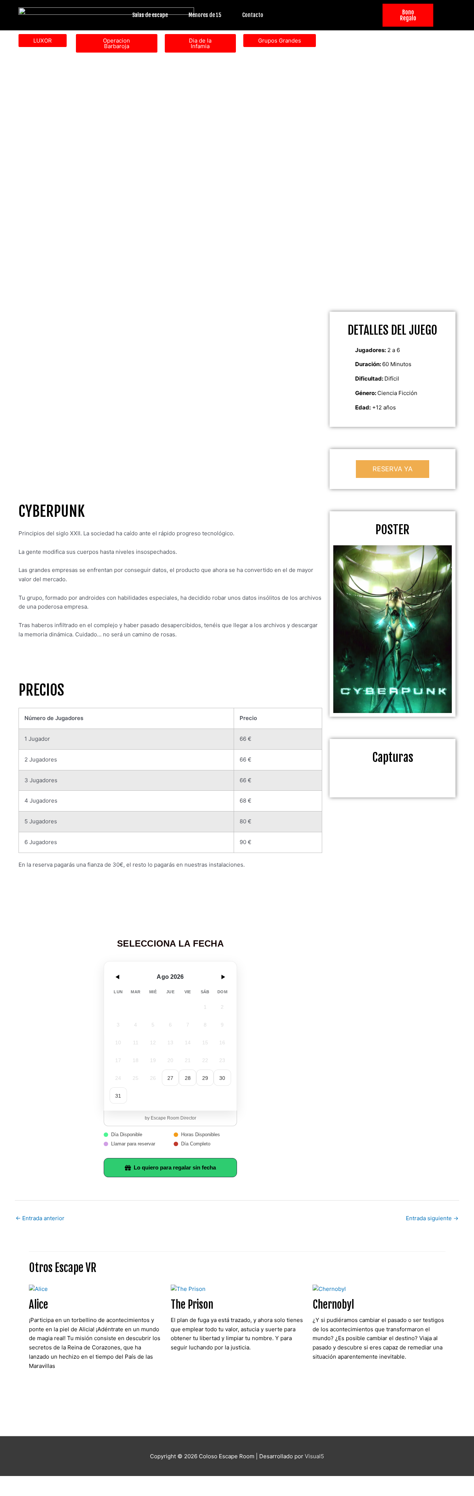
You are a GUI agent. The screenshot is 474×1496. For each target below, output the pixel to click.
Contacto (252, 15)
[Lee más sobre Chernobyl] (329, 1288)
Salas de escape (150, 15)
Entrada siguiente (432, 1218)
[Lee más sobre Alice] (38, 1288)
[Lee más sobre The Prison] (188, 1288)
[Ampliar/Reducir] (15, 1482)
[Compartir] (77, 1482)
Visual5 (314, 1456)
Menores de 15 (204, 15)
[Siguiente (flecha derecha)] (46, 1492)
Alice (38, 1304)
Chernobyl (333, 1304)
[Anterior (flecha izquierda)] (15, 1492)
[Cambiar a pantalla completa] (46, 1482)
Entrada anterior (40, 1218)
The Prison (192, 1304)
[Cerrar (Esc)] (108, 1482)
